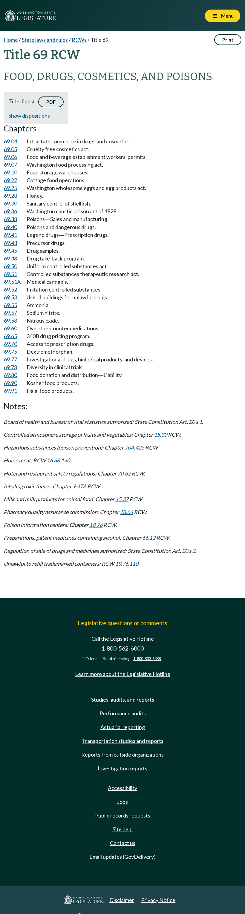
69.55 (10, 305)
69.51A (12, 281)
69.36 (10, 211)
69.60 (10, 328)
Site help (123, 829)
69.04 (10, 141)
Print (227, 39)
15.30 (160, 434)
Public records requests (122, 815)
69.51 (10, 274)
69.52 (10, 289)
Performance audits (122, 713)
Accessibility (122, 788)
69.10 (10, 172)
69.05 (10, 149)
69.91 (10, 390)
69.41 (10, 234)
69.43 (10, 243)
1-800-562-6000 (122, 648)
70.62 (124, 473)
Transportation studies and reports (122, 740)
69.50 (10, 266)
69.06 (10, 157)
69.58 (10, 320)
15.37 (121, 499)
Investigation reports (122, 768)
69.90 (10, 383)
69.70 (10, 344)
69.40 (10, 227)
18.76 (95, 525)
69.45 (10, 250)
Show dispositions (29, 115)
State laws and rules (45, 39)
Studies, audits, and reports (122, 699)
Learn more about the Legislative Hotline (122, 674)
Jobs (122, 801)
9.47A (79, 486)
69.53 (10, 297)
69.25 (10, 188)
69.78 (10, 367)
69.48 (10, 258)
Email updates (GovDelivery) (122, 856)
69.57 (10, 312)
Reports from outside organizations (122, 754)
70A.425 (134, 447)
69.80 (10, 375)
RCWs (79, 39)
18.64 (126, 512)
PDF (51, 102)
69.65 (10, 336)
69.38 (10, 219)
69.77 (10, 359)
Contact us (122, 843)
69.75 (10, 351)
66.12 (148, 537)
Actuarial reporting (122, 727)
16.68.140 (58, 460)
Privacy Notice (158, 900)
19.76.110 (126, 563)
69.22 (10, 180)
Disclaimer (121, 900)
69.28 (10, 195)
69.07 (10, 164)
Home (11, 39)
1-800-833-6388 (147, 659)
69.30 (10, 203)
